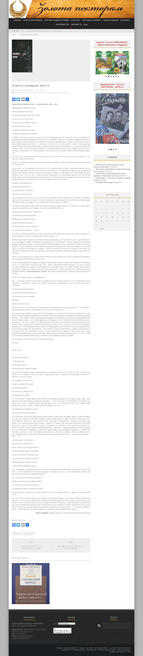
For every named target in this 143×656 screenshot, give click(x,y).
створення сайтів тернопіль (106, 633)
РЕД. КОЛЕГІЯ (89, 648)
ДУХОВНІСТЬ (76, 24)
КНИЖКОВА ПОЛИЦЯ (79, 650)
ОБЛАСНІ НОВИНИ (111, 20)
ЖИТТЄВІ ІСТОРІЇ (66, 650)
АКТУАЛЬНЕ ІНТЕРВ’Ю (101, 648)
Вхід (85, 24)
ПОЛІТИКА (125, 20)
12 (107, 213)
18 (101, 217)
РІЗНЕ (128, 652)
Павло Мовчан (29, 533)
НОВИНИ (17, 20)
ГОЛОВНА (59, 648)
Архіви (55, 624)
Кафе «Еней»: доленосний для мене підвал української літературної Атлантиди (55, 29)
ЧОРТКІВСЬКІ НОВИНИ (91, 20)
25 (101, 221)
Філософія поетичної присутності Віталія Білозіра (70, 547)
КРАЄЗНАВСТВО (62, 24)
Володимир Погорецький (23, 90)
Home (13, 35)
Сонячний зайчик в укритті (105, 182)
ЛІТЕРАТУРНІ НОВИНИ (32, 20)
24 (96, 221)
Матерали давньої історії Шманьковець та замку (31, 547)
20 (112, 217)
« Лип (101, 229)
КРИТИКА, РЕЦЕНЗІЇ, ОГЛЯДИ (56, 20)
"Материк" (17, 533)
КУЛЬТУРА (75, 20)
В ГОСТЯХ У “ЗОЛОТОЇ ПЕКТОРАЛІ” (119, 648)
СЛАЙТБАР (64, 93)
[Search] (71, 28)
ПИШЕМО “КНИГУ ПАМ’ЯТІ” (117, 652)
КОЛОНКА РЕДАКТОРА (70, 648)
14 (117, 213)
